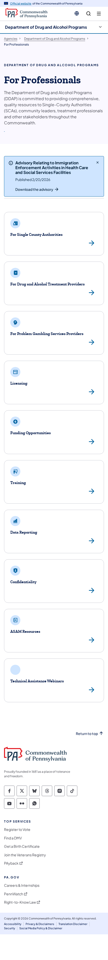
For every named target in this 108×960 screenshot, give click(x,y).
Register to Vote (17, 829)
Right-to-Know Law (20, 902)
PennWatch (13, 894)
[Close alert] (97, 162)
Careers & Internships (21, 885)
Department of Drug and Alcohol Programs (46, 27)
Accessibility (12, 924)
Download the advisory (34, 189)
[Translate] (76, 13)
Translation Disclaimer (73, 924)
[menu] (99, 14)
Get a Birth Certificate (22, 846)
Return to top (87, 733)
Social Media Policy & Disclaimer (40, 928)
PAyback (11, 863)
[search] (88, 14)
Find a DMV (13, 838)
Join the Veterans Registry (25, 855)
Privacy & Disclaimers (40, 924)
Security (9, 928)
